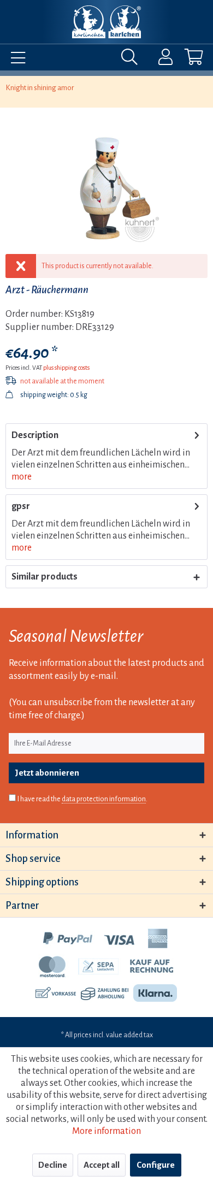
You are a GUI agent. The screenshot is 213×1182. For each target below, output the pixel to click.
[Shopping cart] (185, 59)
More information (106, 1131)
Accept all (102, 1164)
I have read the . (82, 799)
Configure (156, 1164)
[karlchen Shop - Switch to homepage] (106, 21)
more (21, 477)
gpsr (20, 506)
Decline (52, 1164)
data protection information (104, 799)
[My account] (158, 59)
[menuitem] (15, 59)
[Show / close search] (132, 59)
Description (34, 435)
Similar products (44, 577)
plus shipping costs (66, 367)
